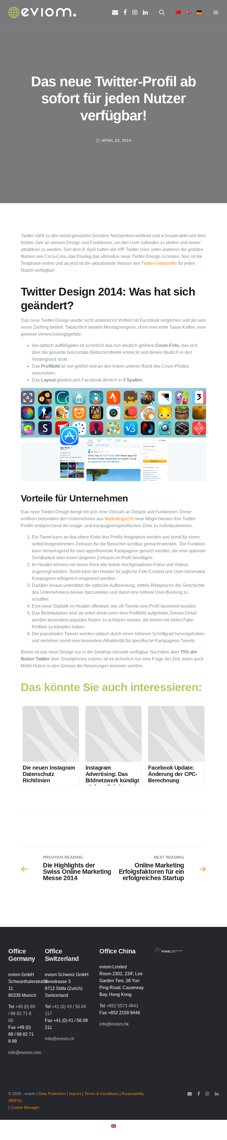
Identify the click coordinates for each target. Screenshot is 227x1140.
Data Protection (52, 1094)
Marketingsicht (119, 518)
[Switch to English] (113, 1125)
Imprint (75, 1094)
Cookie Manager (25, 1107)
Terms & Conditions (101, 1094)
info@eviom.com (24, 1052)
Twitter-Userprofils (158, 263)
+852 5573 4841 (122, 1005)
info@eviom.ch (59, 1038)
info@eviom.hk (114, 1024)
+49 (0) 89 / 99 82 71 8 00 (21, 1013)
